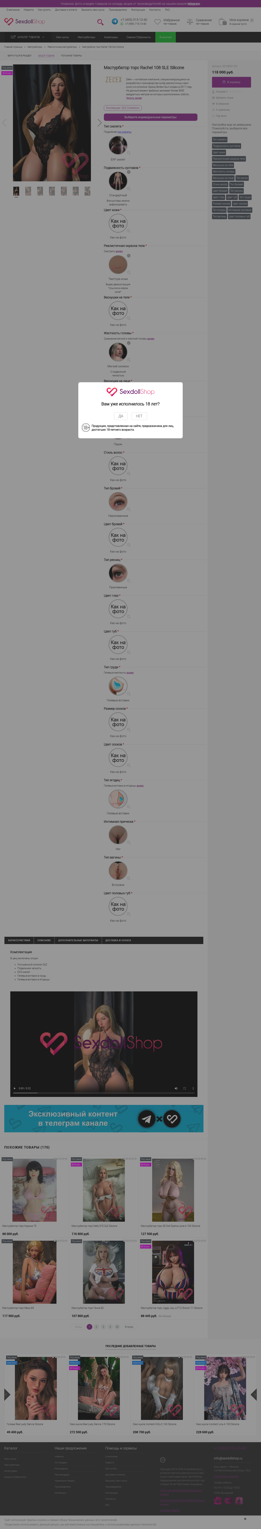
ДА (120, 416)
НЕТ (139, 416)
